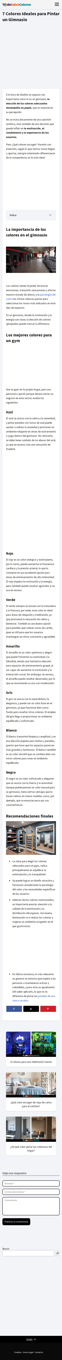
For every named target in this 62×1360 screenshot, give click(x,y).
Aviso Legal (28, 1352)
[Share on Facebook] (14, 1009)
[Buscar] (58, 1253)
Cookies (18, 1352)
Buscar (5, 1248)
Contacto (39, 1352)
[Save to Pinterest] (48, 1009)
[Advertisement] (31, 54)
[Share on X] (31, 1009)
